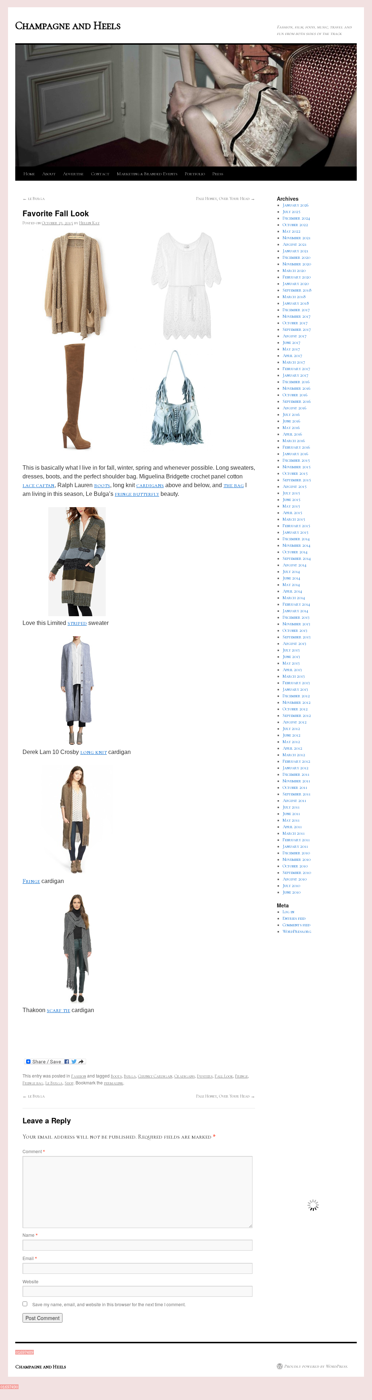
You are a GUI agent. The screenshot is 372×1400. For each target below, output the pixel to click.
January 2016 (295, 453)
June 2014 (291, 578)
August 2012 (295, 722)
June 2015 (291, 499)
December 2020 (296, 257)
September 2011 (297, 794)
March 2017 (294, 362)
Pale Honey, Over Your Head (225, 198)
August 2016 (294, 407)
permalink (113, 1083)
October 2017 (295, 322)
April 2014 (292, 591)
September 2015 (297, 479)
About (49, 174)
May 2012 (291, 741)
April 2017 (292, 355)
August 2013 (294, 643)
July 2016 (291, 414)
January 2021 (295, 250)
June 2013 (291, 656)
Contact (100, 174)
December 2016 (296, 381)
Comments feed (296, 924)
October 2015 (295, 473)
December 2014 (296, 538)
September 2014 (297, 558)
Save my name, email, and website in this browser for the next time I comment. (109, 1304)
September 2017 (297, 329)
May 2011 (291, 820)
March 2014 (294, 597)
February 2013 (296, 682)
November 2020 (297, 263)
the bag (233, 485)
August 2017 (295, 335)
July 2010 (291, 885)
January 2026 (295, 205)
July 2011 (291, 807)
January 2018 (296, 303)
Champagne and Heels (68, 25)
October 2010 (295, 866)
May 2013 (291, 663)
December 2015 (296, 460)
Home (29, 174)
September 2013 (297, 636)
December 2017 (296, 309)
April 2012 (292, 748)
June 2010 (291, 892)
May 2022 (291, 231)
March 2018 (294, 296)
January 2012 (295, 767)
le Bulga (34, 198)
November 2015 (297, 466)
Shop (69, 1083)
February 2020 (297, 277)
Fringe (31, 881)
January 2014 (295, 610)
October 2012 (295, 708)
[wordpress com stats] (24, 1353)
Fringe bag (33, 1083)
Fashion (78, 1076)
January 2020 (296, 283)
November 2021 (297, 237)
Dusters (205, 1076)
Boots (116, 1076)
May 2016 (291, 427)
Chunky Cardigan (155, 1076)
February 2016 (296, 447)
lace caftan (38, 485)
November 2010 (297, 859)
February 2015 (296, 525)
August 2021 (295, 244)
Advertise (73, 174)
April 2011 (292, 826)
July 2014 (291, 571)
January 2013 (295, 689)
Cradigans (184, 1076)
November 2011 (296, 780)
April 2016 (292, 434)
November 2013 (296, 623)
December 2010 (296, 852)
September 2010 (297, 872)
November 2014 (297, 545)
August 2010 (295, 879)
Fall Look (224, 1076)
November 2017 (297, 316)
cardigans (150, 485)
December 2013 (296, 617)
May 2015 (291, 506)
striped (77, 623)
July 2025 (291, 211)
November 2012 (297, 702)
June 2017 (291, 342)
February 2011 (296, 839)
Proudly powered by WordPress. (316, 1366)
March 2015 (294, 519)
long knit (93, 752)
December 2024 (296, 218)
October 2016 (295, 394)
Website (31, 1281)
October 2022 (295, 224)
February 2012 (296, 761)
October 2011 (295, 787)
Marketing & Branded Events (147, 174)
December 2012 (296, 695)
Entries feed (294, 918)
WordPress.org (297, 931)
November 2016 (296, 388)
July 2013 (291, 650)
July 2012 (291, 728)
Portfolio (195, 174)
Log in (288, 911)
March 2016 (294, 440)
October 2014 (295, 551)
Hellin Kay (89, 222)
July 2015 (291, 493)
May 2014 (291, 584)
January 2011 (295, 846)
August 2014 (295, 564)
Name (30, 1235)
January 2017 (295, 375)
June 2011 (291, 813)
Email (30, 1258)
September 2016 (297, 401)
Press (217, 174)
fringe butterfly (137, 494)
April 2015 (292, 512)
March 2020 (294, 270)
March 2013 (294, 676)
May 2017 (291, 349)
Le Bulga (53, 1083)
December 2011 (296, 774)
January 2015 (295, 532)
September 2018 (297, 290)
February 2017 (296, 368)
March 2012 (294, 754)
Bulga (130, 1076)
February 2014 (296, 604)
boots (102, 485)
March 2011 (294, 833)
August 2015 (295, 486)
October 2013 (295, 630)
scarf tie (58, 1010)
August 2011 (294, 800)
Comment (34, 1151)
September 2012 (297, 715)
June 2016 (291, 421)
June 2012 (291, 735)
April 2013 (292, 669)
